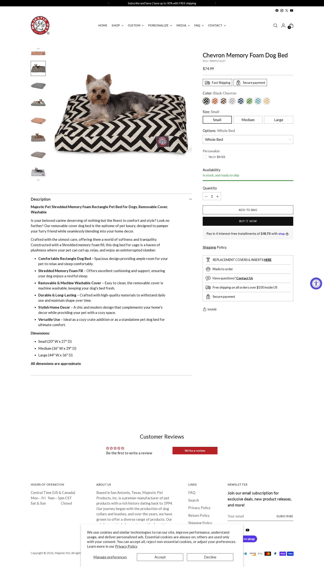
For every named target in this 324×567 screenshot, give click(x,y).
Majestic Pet (62, 553)
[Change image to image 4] (38, 102)
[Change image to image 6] (38, 137)
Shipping (209, 247)
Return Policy (199, 515)
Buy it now (248, 221)
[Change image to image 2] (38, 68)
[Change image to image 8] (38, 171)
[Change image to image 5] (38, 120)
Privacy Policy (126, 546)
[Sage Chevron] (249, 101)
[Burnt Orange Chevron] (214, 101)
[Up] (38, 49)
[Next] (215, 3)
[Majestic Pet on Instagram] (282, 10)
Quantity (210, 188)
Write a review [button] (195, 450)
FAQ (191, 492)
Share (212, 309)
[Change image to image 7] (38, 154)
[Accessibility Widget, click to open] (316, 284)
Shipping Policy (200, 523)
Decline (210, 557)
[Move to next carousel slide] (290, 408)
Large (278, 120)
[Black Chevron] (206, 101)
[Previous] (108, 3)
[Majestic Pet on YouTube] (291, 10)
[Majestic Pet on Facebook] (277, 10)
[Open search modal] (275, 25)
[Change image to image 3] (38, 85)
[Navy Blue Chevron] (240, 101)
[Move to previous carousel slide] (281, 408)
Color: (219, 93)
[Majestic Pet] (40, 25)
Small (217, 120)
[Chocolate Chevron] (223, 101)
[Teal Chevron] (258, 101)
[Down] (38, 180)
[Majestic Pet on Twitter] (286, 10)
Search (193, 500)
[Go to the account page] (283, 25)
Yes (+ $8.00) (216, 156)
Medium (248, 120)
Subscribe (285, 516)
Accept (160, 557)
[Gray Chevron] (232, 101)
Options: (219, 131)
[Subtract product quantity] (206, 196)
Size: (211, 112)
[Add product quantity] (217, 196)
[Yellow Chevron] (266, 101)
